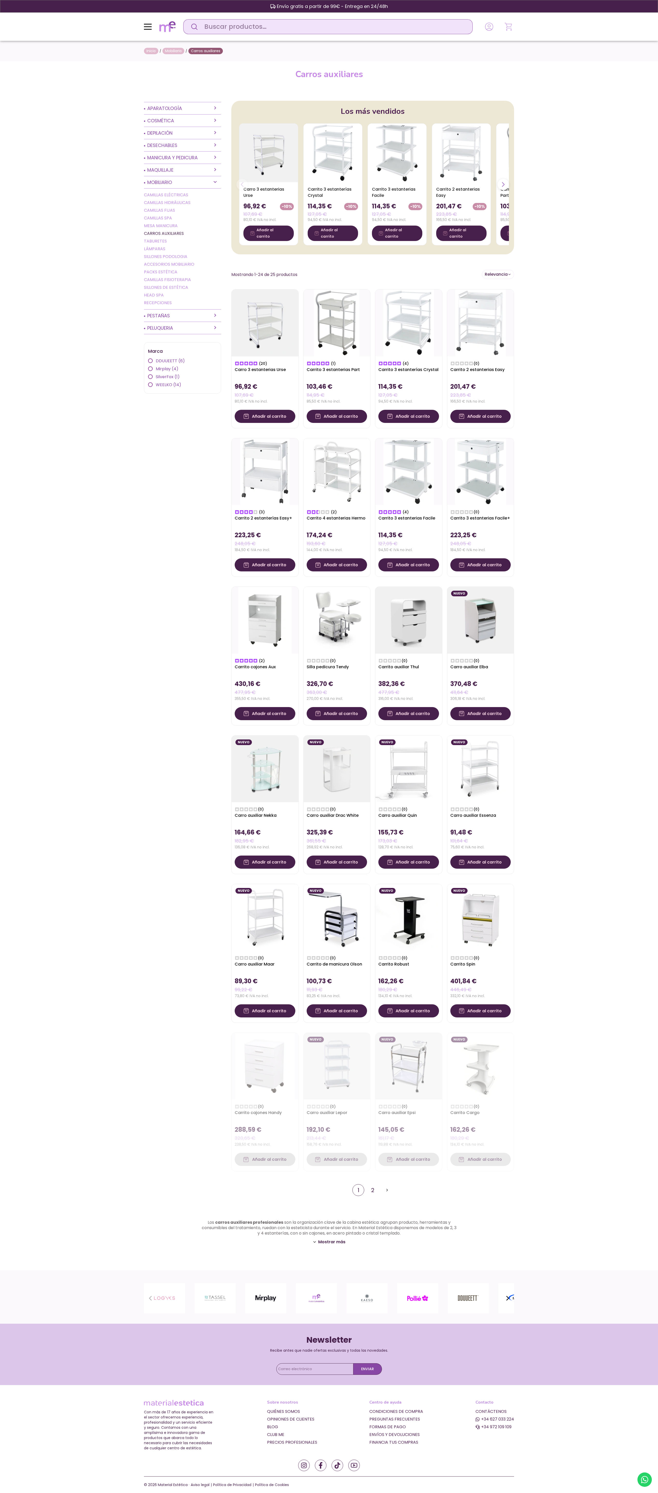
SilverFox (168, 377)
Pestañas (158, 315)
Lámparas (154, 249)
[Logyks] (164, 1298)
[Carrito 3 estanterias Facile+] (480, 471)
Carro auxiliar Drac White (333, 815)
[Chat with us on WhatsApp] (644, 1479)
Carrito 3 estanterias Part (333, 370)
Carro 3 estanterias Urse (260, 370)
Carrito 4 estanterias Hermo (336, 518)
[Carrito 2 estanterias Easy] (461, 153)
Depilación (159, 133)
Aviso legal (200, 1484)
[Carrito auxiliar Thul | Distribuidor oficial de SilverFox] (408, 620)
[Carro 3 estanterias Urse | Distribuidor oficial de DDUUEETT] (265, 323)
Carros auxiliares (164, 233)
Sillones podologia (165, 256)
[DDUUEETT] (468, 1298)
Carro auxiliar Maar (255, 964)
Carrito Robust (393, 964)
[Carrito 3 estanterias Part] (337, 323)
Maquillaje (160, 170)
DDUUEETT (170, 361)
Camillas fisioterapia (167, 280)
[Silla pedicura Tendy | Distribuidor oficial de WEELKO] (337, 620)
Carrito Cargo (465, 1113)
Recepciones (158, 303)
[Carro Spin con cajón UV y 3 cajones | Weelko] (480, 917)
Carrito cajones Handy (258, 1113)
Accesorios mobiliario (169, 264)
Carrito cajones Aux (255, 667)
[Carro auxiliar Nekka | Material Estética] (265, 769)
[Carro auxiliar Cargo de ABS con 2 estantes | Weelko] (480, 1066)
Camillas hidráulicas (167, 203)
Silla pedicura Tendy (328, 667)
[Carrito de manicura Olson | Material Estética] (337, 917)
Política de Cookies (272, 1484)
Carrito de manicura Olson (334, 964)
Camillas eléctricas (166, 195)
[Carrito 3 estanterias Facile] (397, 153)
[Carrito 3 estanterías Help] (408, 323)
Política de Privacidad (232, 1484)
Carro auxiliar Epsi (397, 1113)
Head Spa (154, 295)
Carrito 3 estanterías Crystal (408, 370)
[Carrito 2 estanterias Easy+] (265, 471)
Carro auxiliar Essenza (473, 815)
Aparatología (164, 108)
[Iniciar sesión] (489, 26)
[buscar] (193, 26)
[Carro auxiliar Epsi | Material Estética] (408, 1066)
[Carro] (509, 27)
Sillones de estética (166, 287)
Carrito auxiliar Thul (398, 667)
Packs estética (160, 272)
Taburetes (155, 241)
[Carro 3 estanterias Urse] (268, 153)
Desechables (162, 145)
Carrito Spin (462, 964)
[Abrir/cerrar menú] (148, 26)
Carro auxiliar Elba (469, 667)
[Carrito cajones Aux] (265, 620)
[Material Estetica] (316, 1298)
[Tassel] (215, 1298)
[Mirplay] (265, 1298)
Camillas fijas (159, 210)
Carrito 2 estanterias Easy (477, 370)
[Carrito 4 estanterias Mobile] (337, 471)
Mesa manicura (161, 226)
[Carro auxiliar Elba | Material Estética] (480, 620)
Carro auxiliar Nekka (256, 815)
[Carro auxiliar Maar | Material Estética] (265, 917)
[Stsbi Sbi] (304, 1465)
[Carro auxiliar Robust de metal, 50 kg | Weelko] (408, 917)
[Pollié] (417, 1298)
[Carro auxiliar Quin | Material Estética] (408, 769)
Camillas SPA (158, 218)
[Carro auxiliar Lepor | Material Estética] (337, 1066)
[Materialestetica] (167, 26)
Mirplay (167, 369)
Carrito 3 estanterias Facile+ (480, 518)
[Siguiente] (503, 184)
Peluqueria (160, 328)
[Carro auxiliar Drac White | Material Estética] (337, 769)
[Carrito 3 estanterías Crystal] (333, 153)
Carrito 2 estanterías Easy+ (263, 518)
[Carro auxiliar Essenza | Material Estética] (480, 769)
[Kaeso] (367, 1298)
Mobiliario (159, 182)
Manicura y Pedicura (172, 157)
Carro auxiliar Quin (397, 815)
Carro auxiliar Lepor (327, 1113)
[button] (498, 274)
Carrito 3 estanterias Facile (406, 518)
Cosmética (160, 120)
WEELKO (168, 385)
